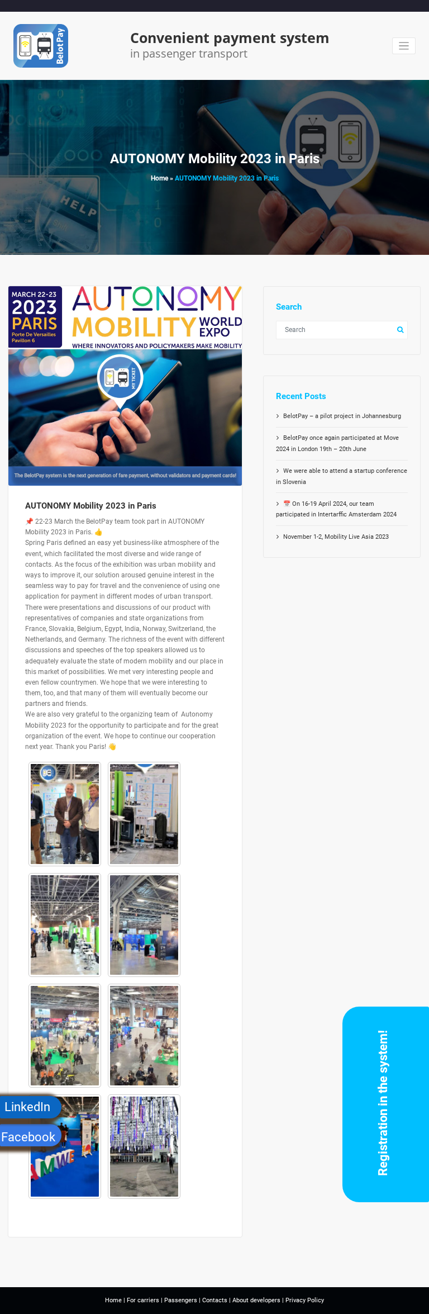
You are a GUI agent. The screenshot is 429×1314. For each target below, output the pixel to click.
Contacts (215, 1300)
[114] (64, 814)
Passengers (181, 1300)
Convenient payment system (230, 37)
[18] (64, 1146)
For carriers (143, 1300)
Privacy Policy (304, 1300)
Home (159, 178)
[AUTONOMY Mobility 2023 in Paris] (125, 397)
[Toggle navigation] (404, 46)
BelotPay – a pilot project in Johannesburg (342, 416)
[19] (144, 1036)
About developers (256, 1300)
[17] (144, 1146)
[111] (144, 925)
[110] (64, 1036)
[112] (64, 925)
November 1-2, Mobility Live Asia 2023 (336, 536)
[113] (144, 814)
